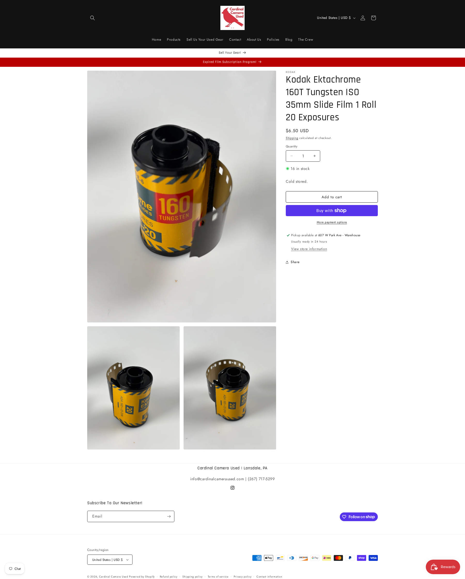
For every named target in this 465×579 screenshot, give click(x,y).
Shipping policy (192, 577)
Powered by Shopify (142, 577)
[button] (92, 18)
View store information (309, 248)
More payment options (332, 222)
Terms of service (218, 577)
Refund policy (169, 577)
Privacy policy (243, 577)
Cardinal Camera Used (113, 577)
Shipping (292, 138)
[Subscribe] (168, 516)
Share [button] (295, 261)
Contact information (269, 577)
